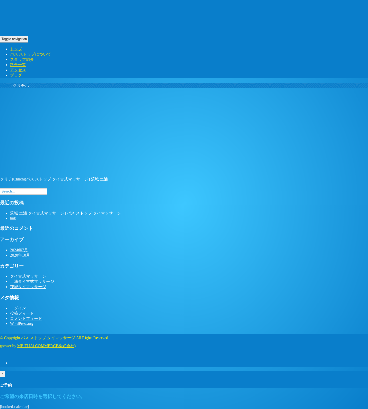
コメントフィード (26, 318)
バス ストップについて (30, 54)
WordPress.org (21, 323)
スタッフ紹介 (22, 59)
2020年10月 (20, 255)
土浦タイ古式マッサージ (32, 281)
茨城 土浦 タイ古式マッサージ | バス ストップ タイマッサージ (65, 213)
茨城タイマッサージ (28, 287)
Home (5, 85)
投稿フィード (22, 313)
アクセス (18, 70)
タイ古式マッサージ (28, 276)
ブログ (16, 75)
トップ (16, 49)
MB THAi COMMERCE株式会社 (45, 346)
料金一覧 (18, 65)
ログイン (18, 308)
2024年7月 (19, 250)
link (13, 218)
